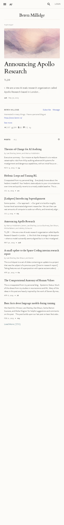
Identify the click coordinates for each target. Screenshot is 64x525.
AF (11, 4)
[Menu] (4, 4)
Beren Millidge (32, 15)
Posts (7, 139)
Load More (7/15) (12, 324)
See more (8, 122)
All (15, 139)
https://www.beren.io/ (13, 117)
